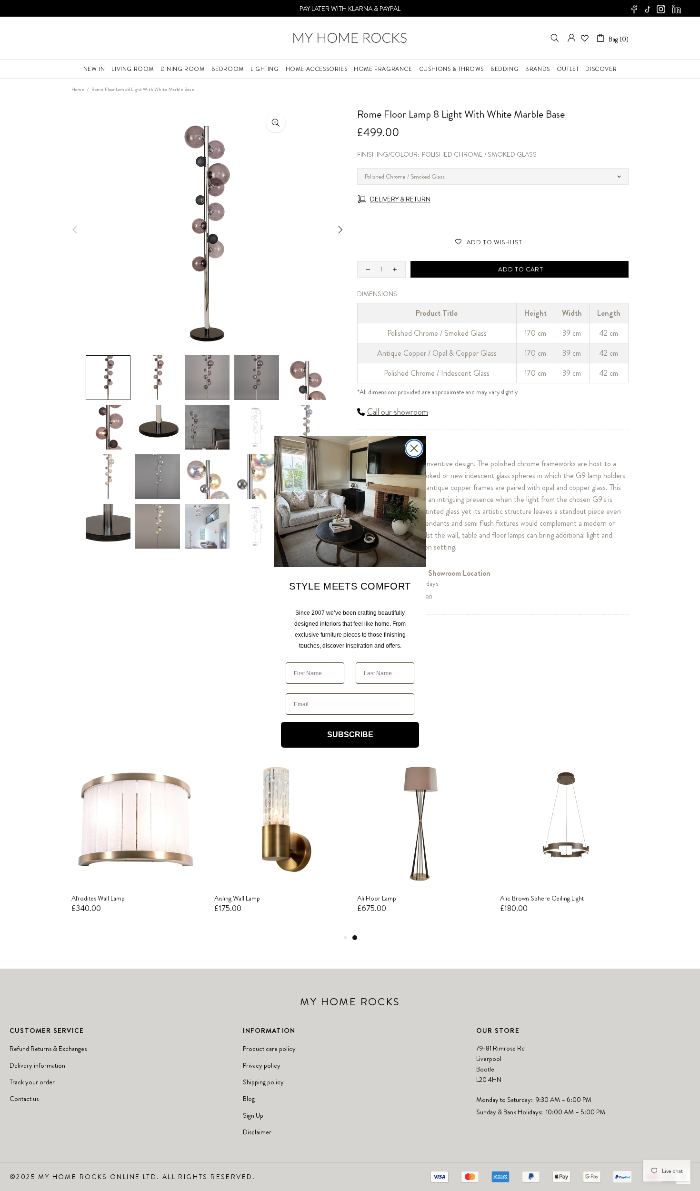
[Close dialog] (414, 448)
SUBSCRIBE (350, 735)
